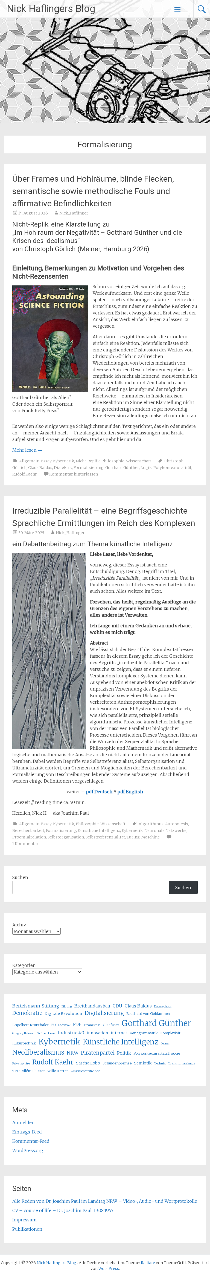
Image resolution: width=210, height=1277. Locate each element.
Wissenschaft (138, 461)
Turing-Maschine (143, 837)
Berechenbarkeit (28, 830)
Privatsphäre (21, 1063)
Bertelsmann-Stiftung (35, 1006)
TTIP (15, 1071)
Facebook (64, 1025)
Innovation (97, 1032)
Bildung (67, 1006)
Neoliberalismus (38, 1052)
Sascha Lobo (88, 1063)
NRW (72, 1053)
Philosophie (112, 461)
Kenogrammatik (144, 1033)
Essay (46, 461)
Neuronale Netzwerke (165, 830)
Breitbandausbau (92, 1006)
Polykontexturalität (172, 467)
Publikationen (27, 1229)
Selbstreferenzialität (105, 837)
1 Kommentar (25, 843)
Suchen (20, 877)
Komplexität (170, 1033)
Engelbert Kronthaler (30, 1025)
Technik (160, 1063)
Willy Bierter (57, 1071)
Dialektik (63, 467)
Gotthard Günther (122, 467)
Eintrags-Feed (27, 1132)
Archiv (19, 924)
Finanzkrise (92, 1025)
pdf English (130, 791)
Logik (146, 467)
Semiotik (143, 1063)
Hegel (52, 1033)
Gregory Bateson (23, 1033)
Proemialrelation (29, 837)
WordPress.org (27, 1150)
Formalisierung (89, 467)
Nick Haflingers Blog (51, 9)
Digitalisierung (104, 1013)
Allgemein (29, 461)
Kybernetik (63, 461)
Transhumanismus (181, 1063)
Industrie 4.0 (71, 1032)
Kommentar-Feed (30, 1141)
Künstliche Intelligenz (99, 830)
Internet (119, 1032)
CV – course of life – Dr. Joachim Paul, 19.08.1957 (62, 1210)
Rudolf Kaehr (24, 474)
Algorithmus (151, 823)
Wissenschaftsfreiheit (85, 1071)
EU (53, 1025)
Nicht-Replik (88, 461)
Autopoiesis (176, 823)
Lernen (165, 1043)
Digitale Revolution (63, 1013)
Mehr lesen (27, 450)
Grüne (41, 1033)
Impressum (24, 1219)
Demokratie (27, 1013)
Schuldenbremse (117, 1063)
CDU (117, 1006)
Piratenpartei (98, 1053)
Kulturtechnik (24, 1043)
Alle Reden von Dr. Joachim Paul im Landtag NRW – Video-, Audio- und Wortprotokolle (104, 1201)
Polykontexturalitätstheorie (156, 1053)
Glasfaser (111, 1025)
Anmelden (23, 1122)
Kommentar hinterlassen (73, 474)
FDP (77, 1024)
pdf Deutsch (99, 791)
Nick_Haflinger (73, 213)
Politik (124, 1053)
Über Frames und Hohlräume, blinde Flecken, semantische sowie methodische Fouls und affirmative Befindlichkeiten (93, 191)
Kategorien (24, 965)
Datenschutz (162, 1006)
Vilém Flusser (33, 1071)
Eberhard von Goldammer (148, 1013)
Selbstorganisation (66, 837)
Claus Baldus (40, 467)
